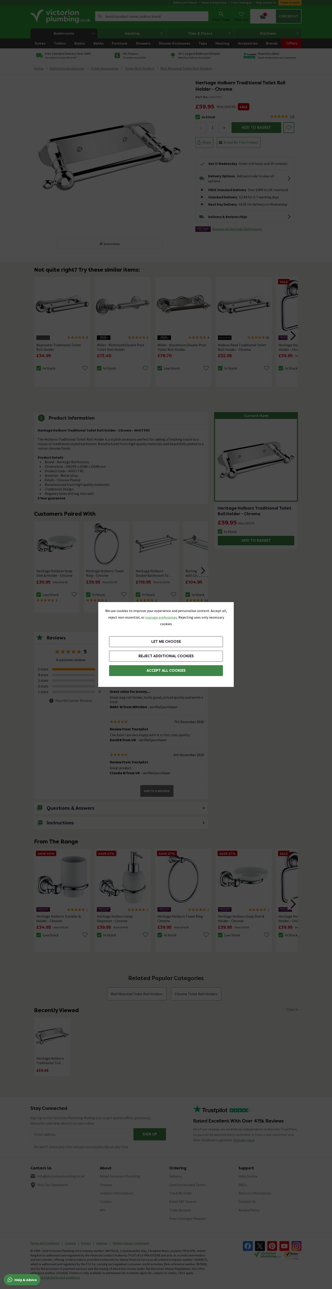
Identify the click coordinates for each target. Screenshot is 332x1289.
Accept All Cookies (166, 670)
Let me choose (166, 641)
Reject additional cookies (166, 656)
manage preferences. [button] (161, 617)
